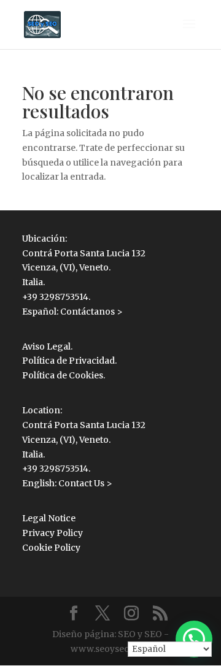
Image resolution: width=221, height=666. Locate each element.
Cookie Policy (51, 547)
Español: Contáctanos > (72, 311)
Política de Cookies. (63, 375)
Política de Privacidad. (69, 360)
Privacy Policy (52, 532)
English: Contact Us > (67, 483)
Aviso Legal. (47, 346)
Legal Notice (49, 518)
